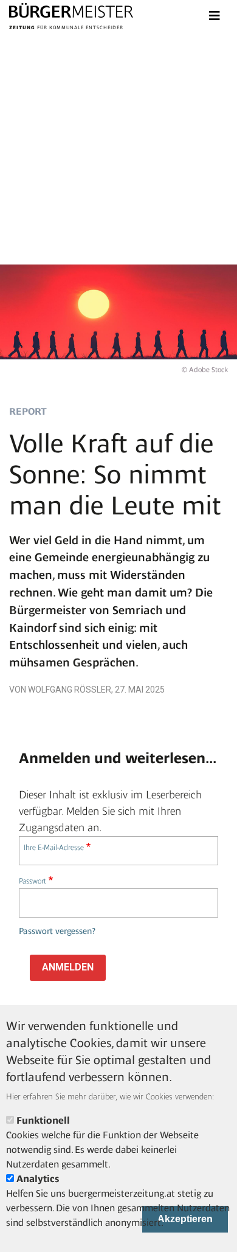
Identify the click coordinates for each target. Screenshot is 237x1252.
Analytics (37, 1179)
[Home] (71, 12)
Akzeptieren (185, 1219)
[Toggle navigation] (214, 16)
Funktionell (43, 1120)
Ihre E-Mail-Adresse (54, 847)
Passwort (32, 880)
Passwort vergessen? (57, 931)
